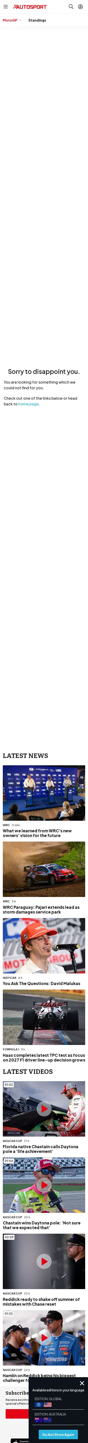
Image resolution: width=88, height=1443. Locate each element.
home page (28, 403)
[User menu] (80, 6)
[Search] (71, 6)
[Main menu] (5, 6)
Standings (37, 20)
